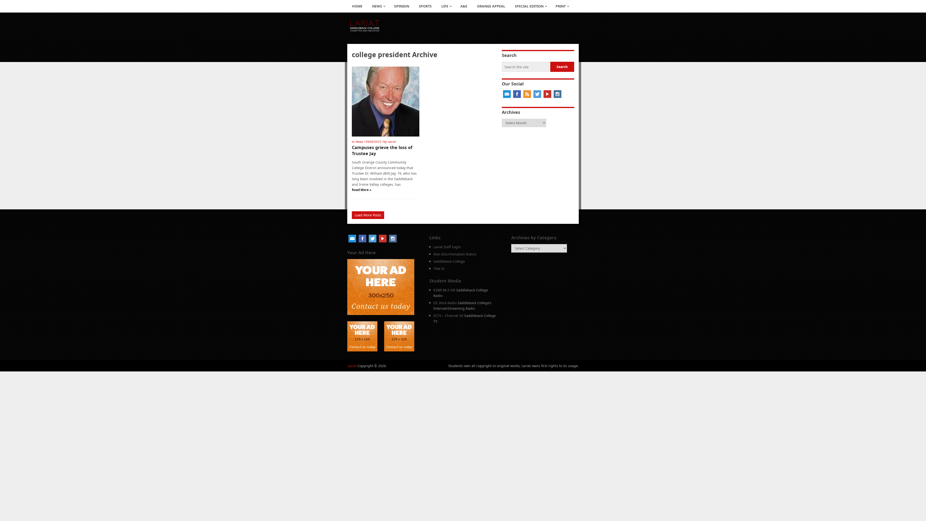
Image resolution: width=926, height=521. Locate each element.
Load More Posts (368, 215)
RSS (527, 94)
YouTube (547, 94)
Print (561, 6)
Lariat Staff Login (447, 247)
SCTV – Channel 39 (448, 315)
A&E (463, 6)
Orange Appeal (491, 6)
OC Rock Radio (445, 303)
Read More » (361, 190)
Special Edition (529, 6)
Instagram (557, 94)
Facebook (517, 94)
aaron (392, 142)
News (377, 6)
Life (444, 6)
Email (507, 94)
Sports (425, 6)
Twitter (537, 94)
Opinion (401, 6)
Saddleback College (449, 261)
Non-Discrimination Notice (454, 254)
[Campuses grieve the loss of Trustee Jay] (385, 102)
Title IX (438, 268)
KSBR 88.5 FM (444, 290)
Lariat (351, 365)
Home (357, 6)
